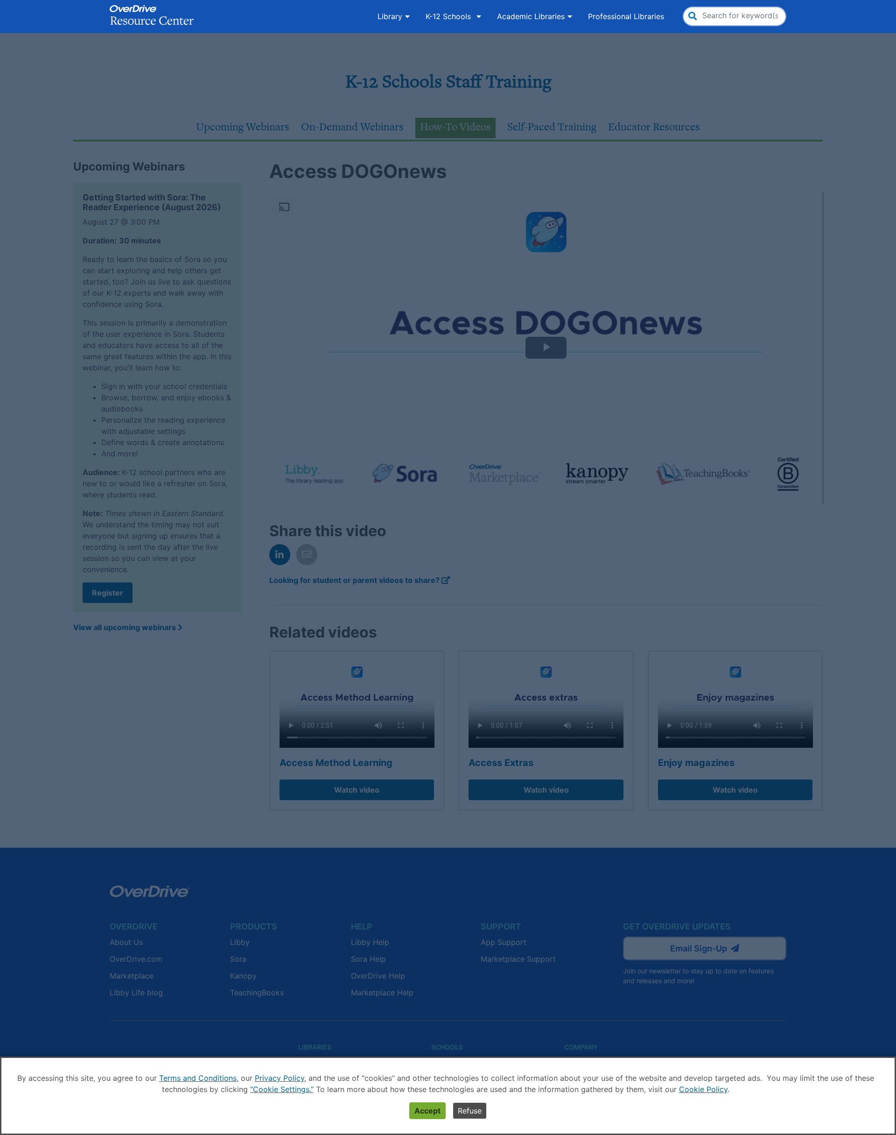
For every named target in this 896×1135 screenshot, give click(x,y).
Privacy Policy (279, 1078)
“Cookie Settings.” (282, 1089)
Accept (427, 1110)
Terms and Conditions (198, 1078)
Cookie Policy (703, 1089)
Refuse (470, 1110)
